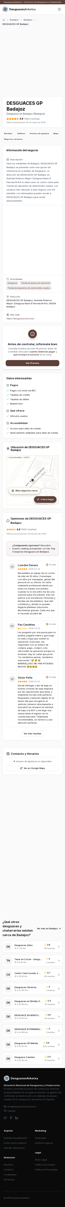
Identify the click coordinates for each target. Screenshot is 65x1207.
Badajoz (14, 19)
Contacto (9, 1169)
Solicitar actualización (15, 1138)
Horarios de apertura (39, 133)
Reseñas (8, 133)
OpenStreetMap (15, 457)
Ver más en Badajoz (47, 928)
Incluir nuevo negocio (15, 1143)
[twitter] (5, 1117)
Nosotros (8, 1164)
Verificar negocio (44, 1143)
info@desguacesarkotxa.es (22, 1106)
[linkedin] (16, 1117)
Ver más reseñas (32, 733)
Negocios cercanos (13, 139)
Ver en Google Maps (34, 768)
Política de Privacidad (46, 1169)
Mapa (55, 133)
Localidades (10, 1174)
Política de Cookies (45, 1164)
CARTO (27, 457)
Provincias (9, 1179)
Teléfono (21, 133)
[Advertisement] (32, 60)
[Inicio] (3, 20)
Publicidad (40, 1138)
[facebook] (10, 1117)
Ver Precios (32, 363)
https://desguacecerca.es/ (20, 318)
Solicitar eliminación (14, 1148)
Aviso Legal (41, 1159)
